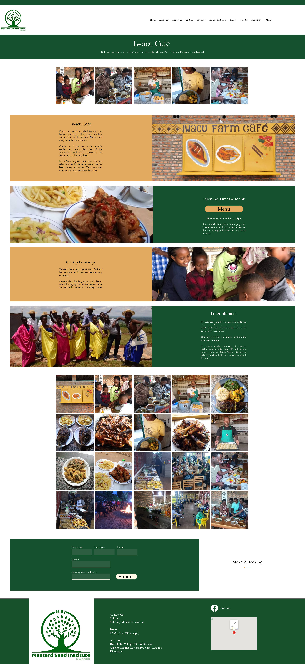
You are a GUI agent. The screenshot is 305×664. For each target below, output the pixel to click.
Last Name (99, 547)
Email (74, 560)
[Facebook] (214, 608)
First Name (77, 547)
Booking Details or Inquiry (84, 572)
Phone (120, 547)
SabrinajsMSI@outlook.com (214, 355)
